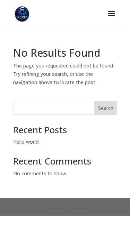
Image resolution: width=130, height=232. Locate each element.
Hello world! (26, 141)
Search (105, 108)
